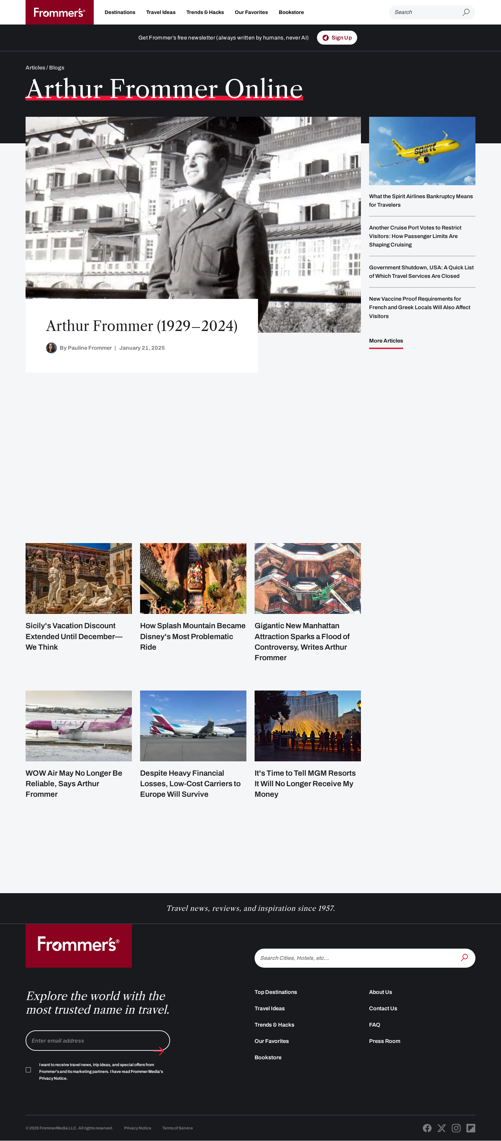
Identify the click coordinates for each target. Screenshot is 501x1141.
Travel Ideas (161, 12)
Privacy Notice (137, 1128)
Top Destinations (276, 992)
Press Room (384, 1041)
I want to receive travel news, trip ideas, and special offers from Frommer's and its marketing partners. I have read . (101, 1071)
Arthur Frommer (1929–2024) (142, 326)
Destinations (120, 12)
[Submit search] (468, 12)
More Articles (386, 341)
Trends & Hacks (205, 12)
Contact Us (383, 1008)
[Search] (465, 957)
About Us (380, 992)
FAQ (374, 1025)
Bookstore (291, 12)
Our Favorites (251, 12)
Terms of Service (177, 1128)
